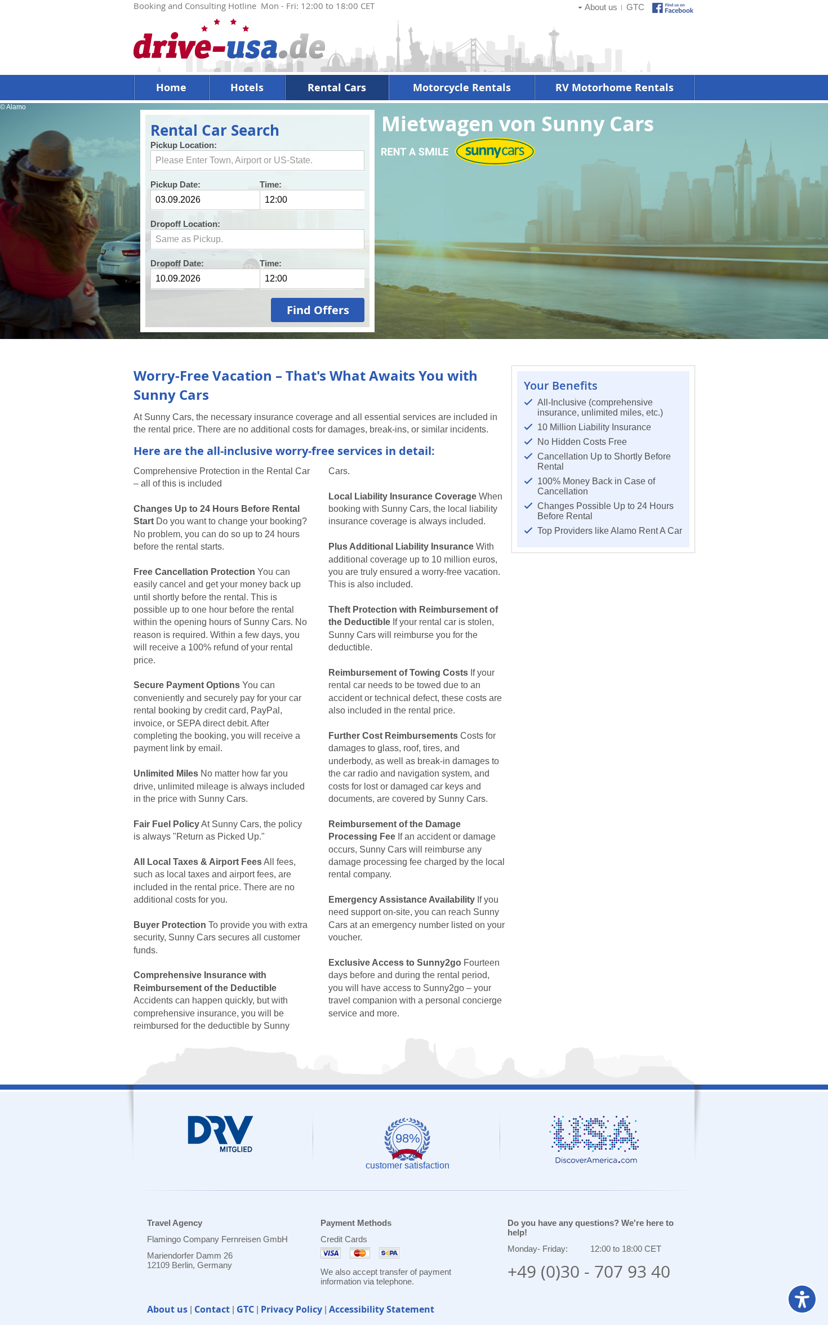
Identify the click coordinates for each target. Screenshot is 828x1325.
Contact (212, 1309)
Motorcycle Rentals (462, 88)
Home (171, 88)
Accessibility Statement (381, 1309)
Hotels (247, 88)
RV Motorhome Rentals (614, 88)
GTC (635, 7)
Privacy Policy (291, 1309)
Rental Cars (337, 88)
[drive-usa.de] (229, 55)
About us (601, 7)
